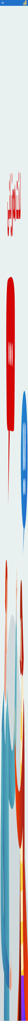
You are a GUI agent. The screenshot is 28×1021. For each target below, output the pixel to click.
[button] (3, 3)
